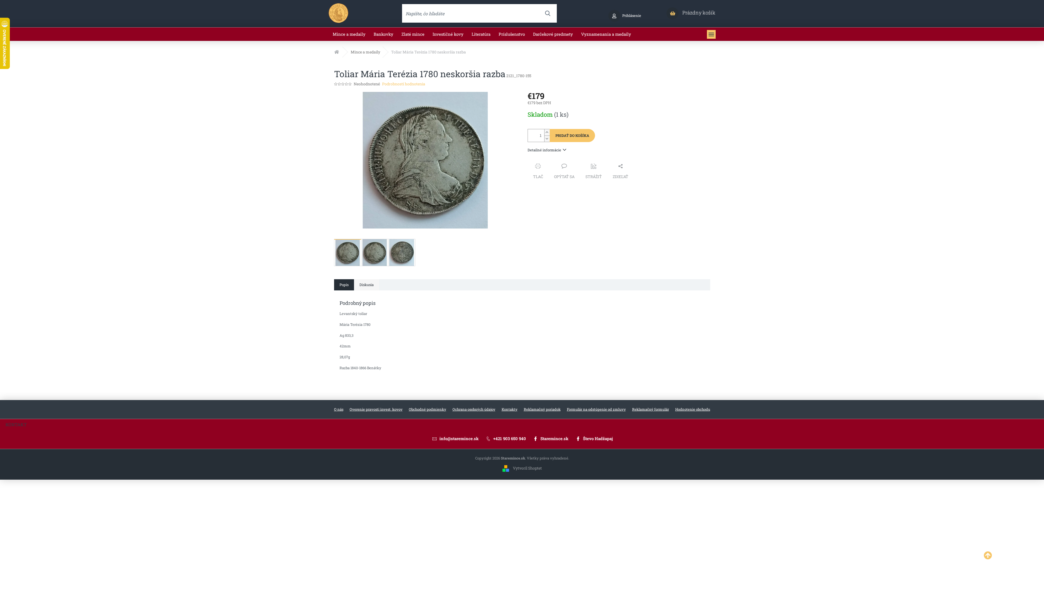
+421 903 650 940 (509, 438)
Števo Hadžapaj (598, 438)
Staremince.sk (554, 438)
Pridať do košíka (572, 135)
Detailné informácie (544, 150)
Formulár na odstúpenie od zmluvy (596, 409)
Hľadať (547, 13)
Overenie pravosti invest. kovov (376, 409)
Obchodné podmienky (427, 409)
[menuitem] (349, 34)
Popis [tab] (344, 284)
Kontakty (509, 409)
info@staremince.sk (459, 438)
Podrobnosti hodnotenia (403, 83)
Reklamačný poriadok (542, 409)
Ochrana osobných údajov (474, 409)
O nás (338, 409)
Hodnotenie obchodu (692, 409)
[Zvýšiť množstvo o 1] (547, 132)
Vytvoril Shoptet (527, 468)
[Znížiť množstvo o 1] (547, 139)
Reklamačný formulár (650, 409)
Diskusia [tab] (366, 284)
